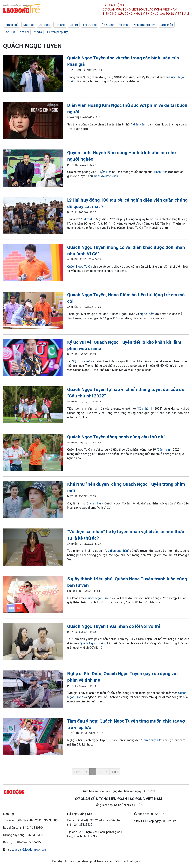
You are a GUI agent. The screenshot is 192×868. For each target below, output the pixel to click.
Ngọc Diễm (147, 314)
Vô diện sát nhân (116, 551)
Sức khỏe (166, 25)
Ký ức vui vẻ (81, 361)
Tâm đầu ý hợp (151, 740)
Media (38, 32)
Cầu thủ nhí (146, 408)
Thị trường (90, 25)
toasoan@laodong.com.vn (29, 849)
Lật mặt (87, 219)
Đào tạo (28, 25)
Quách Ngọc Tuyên (79, 266)
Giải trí (73, 25)
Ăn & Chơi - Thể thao (115, 25)
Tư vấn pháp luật (57, 32)
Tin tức (60, 25)
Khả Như (95, 503)
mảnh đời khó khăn (105, 176)
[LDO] (33, 74)
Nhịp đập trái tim (145, 25)
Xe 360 (10, 32)
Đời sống (44, 25)
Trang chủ (11, 25)
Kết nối (24, 32)
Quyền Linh (104, 172)
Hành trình (160, 172)
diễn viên (139, 124)
